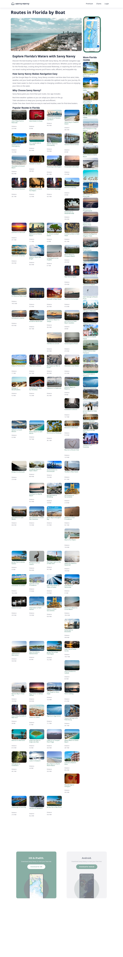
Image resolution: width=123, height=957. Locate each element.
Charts (98, 4)
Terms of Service (98, 929)
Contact (49, 937)
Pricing (70, 926)
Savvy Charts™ (73, 929)
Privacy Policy (97, 933)
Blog (47, 929)
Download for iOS (36, 867)
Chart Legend (97, 926)
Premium (89, 4)
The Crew (49, 922)
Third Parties (97, 937)
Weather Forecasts (75, 937)
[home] (23, 4)
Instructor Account (75, 941)
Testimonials (50, 933)
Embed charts (73, 933)
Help (93, 941)
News (48, 926)
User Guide (96, 922)
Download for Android (86, 867)
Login (107, 4)
